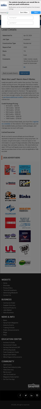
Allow (36, 12)
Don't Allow (23, 12)
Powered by (3, 12)
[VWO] (9, 12)
